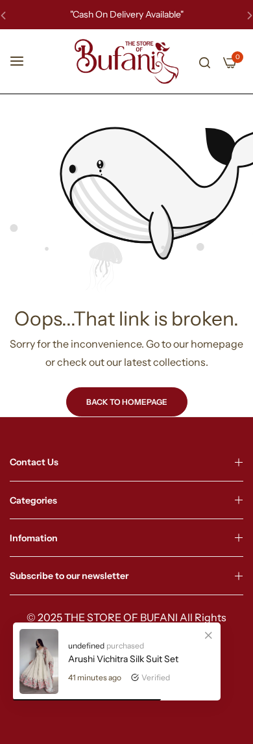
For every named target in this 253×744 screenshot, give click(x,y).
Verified (155, 677)
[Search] (204, 62)
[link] (208, 635)
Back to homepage (126, 402)
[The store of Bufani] (126, 61)
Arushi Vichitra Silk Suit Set (123, 659)
